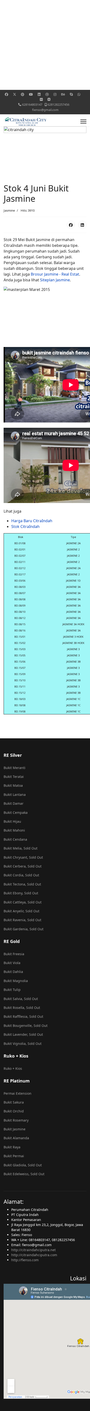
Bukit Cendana (15, 839)
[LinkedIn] (82, 225)
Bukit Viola (12, 962)
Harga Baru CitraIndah (31, 520)
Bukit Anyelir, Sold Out (21, 911)
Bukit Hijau (12, 821)
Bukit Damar (14, 803)
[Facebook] (6, 94)
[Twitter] (14, 94)
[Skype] (71, 94)
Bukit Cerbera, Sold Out (23, 866)
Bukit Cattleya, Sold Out (23, 902)
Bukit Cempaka (16, 812)
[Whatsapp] (79, 94)
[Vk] (49, 99)
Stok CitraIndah (26, 526)
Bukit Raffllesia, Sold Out (23, 1016)
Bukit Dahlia (13, 971)
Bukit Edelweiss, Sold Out (24, 1174)
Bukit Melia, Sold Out (20, 848)
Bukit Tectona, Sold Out (22, 884)
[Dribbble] (47, 94)
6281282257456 (58, 105)
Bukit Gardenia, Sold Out (23, 929)
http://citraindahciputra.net (33, 1250)
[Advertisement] (45, 45)
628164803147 (32, 105)
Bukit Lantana (15, 794)
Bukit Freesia (14, 954)
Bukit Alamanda (16, 1138)
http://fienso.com (25, 1260)
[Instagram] (55, 94)
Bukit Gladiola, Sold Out (23, 1165)
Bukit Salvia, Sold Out (21, 998)
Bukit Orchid (14, 1111)
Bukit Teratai (14, 776)
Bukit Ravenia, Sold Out (22, 920)
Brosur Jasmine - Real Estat (55, 274)
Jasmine (9, 210)
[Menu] (83, 121)
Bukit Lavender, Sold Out (23, 1034)
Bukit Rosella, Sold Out (22, 1007)
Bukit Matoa (13, 785)
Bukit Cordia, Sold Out (21, 875)
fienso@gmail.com (45, 110)
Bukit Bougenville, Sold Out (26, 1025)
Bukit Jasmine (14, 1129)
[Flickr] (41, 99)
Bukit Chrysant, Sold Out (23, 857)
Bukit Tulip (12, 989)
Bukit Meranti (14, 767)
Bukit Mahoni (14, 830)
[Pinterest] (22, 94)
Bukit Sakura (14, 1102)
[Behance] (63, 94)
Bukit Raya (12, 1147)
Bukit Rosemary (16, 1120)
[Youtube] (31, 94)
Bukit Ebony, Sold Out (21, 893)
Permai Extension (17, 1093)
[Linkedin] (39, 94)
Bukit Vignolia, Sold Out (23, 1043)
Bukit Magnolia (16, 980)
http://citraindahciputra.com (34, 1255)
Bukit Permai (14, 1156)
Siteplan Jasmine (55, 280)
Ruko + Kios (13, 1068)
